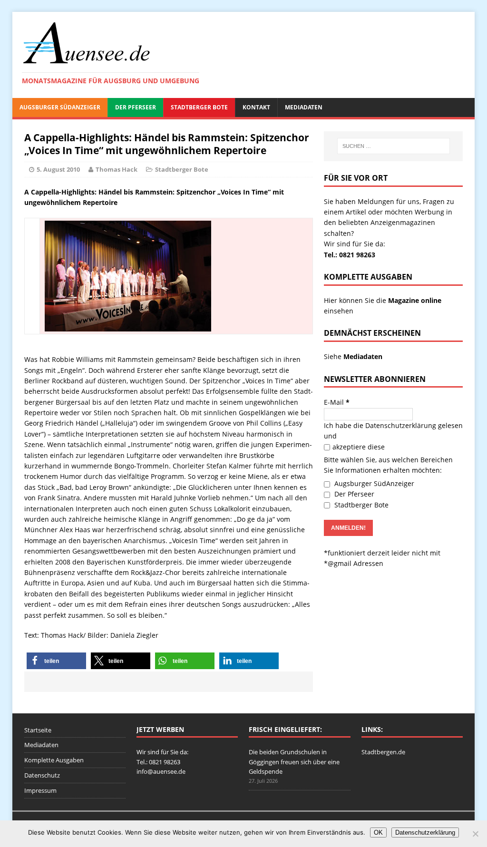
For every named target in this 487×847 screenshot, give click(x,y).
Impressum (40, 790)
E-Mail (337, 402)
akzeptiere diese (358, 446)
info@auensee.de (160, 771)
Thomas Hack (116, 169)
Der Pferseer (135, 107)
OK (378, 832)
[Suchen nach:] (393, 146)
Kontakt (256, 107)
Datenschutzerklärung (400, 425)
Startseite (37, 730)
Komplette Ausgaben (54, 760)
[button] (56, 660)
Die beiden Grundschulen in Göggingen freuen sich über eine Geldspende (294, 762)
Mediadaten (303, 107)
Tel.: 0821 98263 (349, 254)
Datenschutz (42, 775)
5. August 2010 (58, 169)
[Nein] (475, 833)
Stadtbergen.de (383, 752)
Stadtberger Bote (199, 107)
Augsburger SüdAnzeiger (59, 107)
